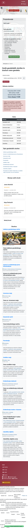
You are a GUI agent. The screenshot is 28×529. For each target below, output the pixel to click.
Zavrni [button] (7, 512)
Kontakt (23, 1)
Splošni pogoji (13, 477)
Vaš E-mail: (6, 23)
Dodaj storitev (6, 81)
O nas (5, 469)
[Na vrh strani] (25, 526)
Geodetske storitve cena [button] (14, 10)
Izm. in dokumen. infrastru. (11, 42)
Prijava (24, 4)
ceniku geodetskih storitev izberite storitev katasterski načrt (13, 329)
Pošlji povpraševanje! (14, 56)
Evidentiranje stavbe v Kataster (10, 166)
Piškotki (15, 478)
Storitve (6, 467)
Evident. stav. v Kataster (10, 52)
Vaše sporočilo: (7, 29)
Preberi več (24, 495)
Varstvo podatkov (8, 478)
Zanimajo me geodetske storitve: (12, 39)
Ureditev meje (8, 48)
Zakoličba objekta (7, 168)
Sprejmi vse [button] (3, 495)
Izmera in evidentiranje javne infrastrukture (13, 154)
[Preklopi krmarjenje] (3, 3)
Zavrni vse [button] (10, 495)
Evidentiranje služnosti (8, 164)
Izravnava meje (8, 44)
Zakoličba (7, 53)
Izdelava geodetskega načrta (11, 41)
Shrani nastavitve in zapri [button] (16, 526)
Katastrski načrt (8, 45)
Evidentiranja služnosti (10, 50)
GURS (5, 472)
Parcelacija (7, 47)
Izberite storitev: (6, 75)
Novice (5, 475)
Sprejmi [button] (2, 505)
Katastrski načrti (7, 158)
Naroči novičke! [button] (7, 482)
